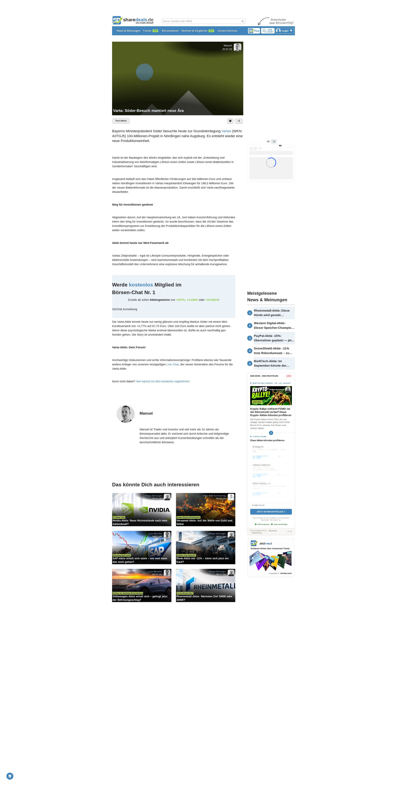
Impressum (273, 530)
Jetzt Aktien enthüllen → (271, 511)
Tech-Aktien (121, 121)
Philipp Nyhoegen (153, 495)
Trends (147, 30)
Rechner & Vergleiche (194, 30)
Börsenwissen (170, 30)
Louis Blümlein (155, 533)
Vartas (226, 131)
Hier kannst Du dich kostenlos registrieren (162, 381)
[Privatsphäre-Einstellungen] (9, 776)
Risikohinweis (257, 532)
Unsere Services (227, 30)
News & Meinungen (128, 30)
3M (268, 141)
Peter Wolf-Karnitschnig (214, 495)
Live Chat (173, 364)
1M (273, 141)
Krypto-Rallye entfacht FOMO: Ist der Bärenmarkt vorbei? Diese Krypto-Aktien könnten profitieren (270, 412)
